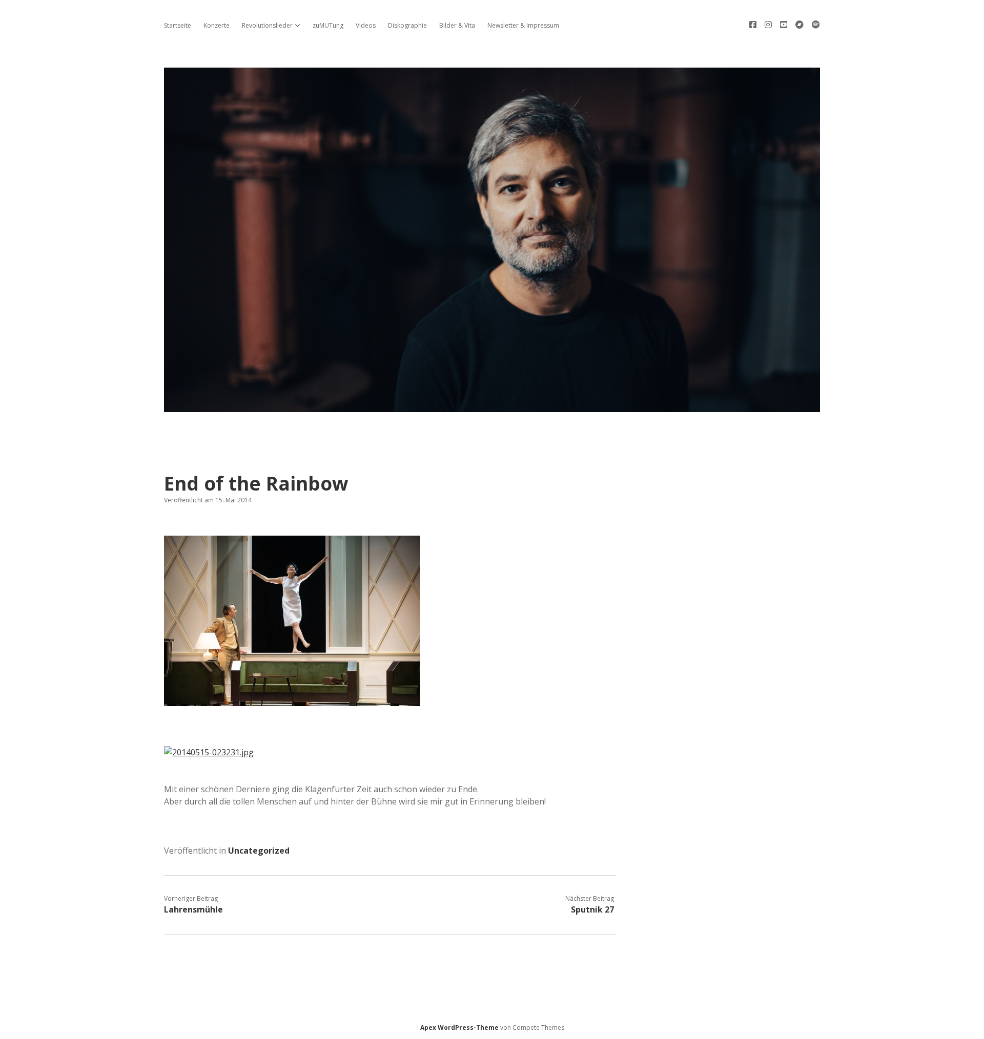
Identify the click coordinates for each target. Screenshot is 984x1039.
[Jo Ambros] (492, 406)
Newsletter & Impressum (523, 25)
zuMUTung (328, 25)
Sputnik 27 (592, 909)
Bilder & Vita (457, 25)
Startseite (177, 25)
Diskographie (407, 25)
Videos (366, 25)
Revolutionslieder (267, 25)
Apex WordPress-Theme (459, 1027)
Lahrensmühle (193, 909)
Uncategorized (259, 850)
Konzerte (216, 25)
